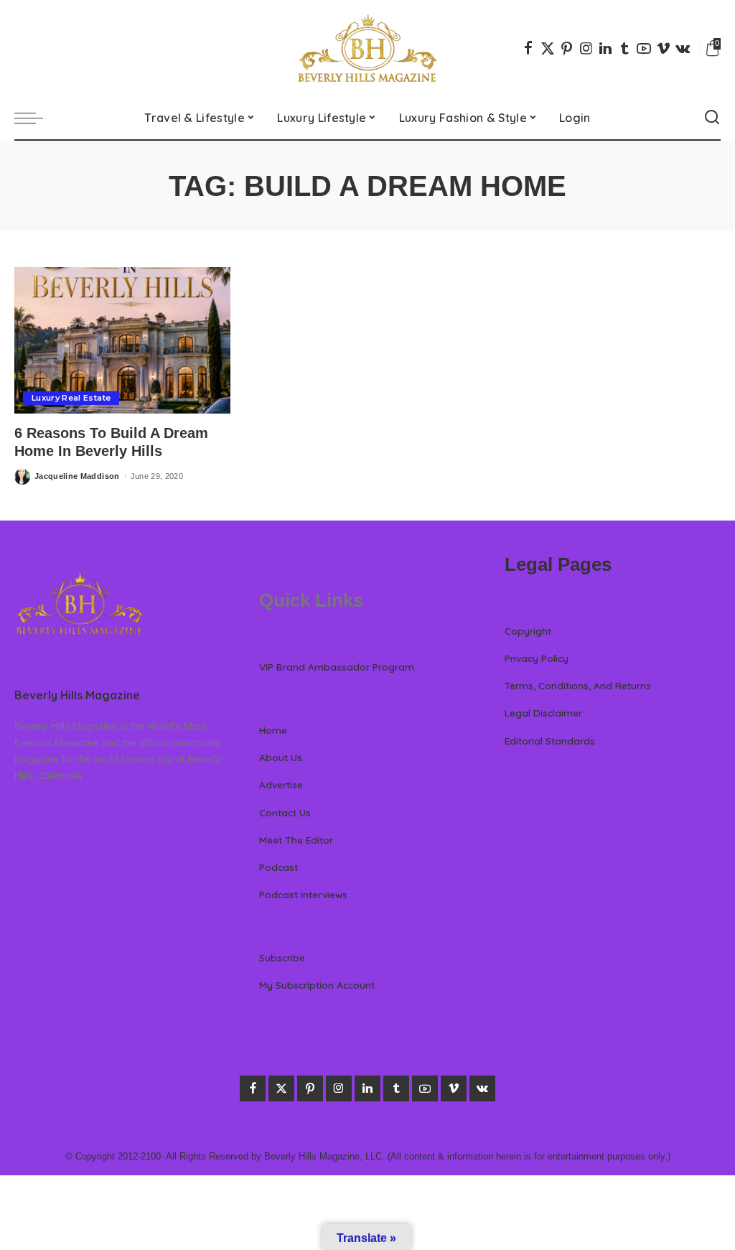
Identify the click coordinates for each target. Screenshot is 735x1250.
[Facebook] (528, 48)
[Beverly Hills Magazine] (367, 48)
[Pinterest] (567, 48)
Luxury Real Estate (71, 398)
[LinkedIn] (605, 48)
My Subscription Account (317, 985)
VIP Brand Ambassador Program (336, 667)
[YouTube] (644, 48)
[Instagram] (586, 48)
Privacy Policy (536, 658)
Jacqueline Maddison (77, 476)
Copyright (528, 631)
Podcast (278, 867)
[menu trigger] (35, 117)
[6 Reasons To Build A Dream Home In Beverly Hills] (122, 340)
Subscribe (282, 957)
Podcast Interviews (303, 894)
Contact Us (285, 812)
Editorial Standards (550, 740)
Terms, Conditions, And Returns (578, 685)
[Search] (712, 117)
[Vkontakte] (682, 48)
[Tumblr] (624, 48)
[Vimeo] (663, 48)
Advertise (281, 784)
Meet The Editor (296, 840)
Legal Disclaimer (543, 712)
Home (273, 730)
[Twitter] (547, 48)
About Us (280, 757)
